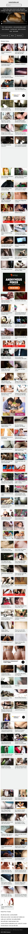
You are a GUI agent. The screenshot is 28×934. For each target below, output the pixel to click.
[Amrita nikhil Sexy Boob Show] (7, 902)
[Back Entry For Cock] (20, 501)
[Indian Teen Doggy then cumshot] (20, 195)
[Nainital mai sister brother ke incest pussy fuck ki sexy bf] (20, 737)
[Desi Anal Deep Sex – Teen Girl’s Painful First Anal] (20, 83)
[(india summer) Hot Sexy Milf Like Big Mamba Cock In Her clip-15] (20, 47)
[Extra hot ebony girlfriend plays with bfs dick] (20, 432)
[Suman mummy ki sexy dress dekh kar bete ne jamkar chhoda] (7, 793)
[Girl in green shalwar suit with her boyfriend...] (7, 877)
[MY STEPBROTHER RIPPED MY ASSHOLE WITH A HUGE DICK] (20, 116)
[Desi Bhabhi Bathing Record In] (7, 140)
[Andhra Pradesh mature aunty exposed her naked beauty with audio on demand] (7, 613)
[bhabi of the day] (20, 749)
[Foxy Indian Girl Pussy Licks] (7, 841)
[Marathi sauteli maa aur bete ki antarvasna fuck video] (20, 865)
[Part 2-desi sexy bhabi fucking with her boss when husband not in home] (20, 556)
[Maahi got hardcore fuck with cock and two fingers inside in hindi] (7, 817)
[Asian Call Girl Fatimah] (7, 444)
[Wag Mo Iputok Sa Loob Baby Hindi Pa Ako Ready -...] (20, 444)
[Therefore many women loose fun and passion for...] (20, 320)
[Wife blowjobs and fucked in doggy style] (7, 376)
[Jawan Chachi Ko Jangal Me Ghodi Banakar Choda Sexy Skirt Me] (20, 171)
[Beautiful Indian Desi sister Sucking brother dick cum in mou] (7, 681)
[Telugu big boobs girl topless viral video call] (7, 865)
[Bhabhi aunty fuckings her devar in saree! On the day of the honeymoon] (20, 376)
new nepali (15, 31)
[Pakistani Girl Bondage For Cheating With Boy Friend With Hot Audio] (20, 388)
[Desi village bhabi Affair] (7, 264)
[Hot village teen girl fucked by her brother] (7, 556)
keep (11, 31)
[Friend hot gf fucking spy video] (7, 488)
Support (8, 932)
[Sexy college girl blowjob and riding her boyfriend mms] (20, 140)
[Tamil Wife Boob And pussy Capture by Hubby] (7, 71)
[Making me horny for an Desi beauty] (7, 432)
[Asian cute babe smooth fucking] (20, 829)
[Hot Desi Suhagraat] (20, 71)
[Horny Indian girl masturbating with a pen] (20, 352)
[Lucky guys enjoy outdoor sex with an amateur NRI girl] (7, 669)
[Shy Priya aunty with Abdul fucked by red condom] (7, 737)
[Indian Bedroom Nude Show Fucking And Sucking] (7, 513)
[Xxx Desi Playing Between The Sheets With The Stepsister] (20, 420)
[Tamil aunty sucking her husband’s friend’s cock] (7, 725)
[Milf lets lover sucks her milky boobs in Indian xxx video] (20, 841)
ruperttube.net (14, 2)
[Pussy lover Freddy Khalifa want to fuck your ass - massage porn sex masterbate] (7, 128)
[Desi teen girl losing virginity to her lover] (7, 332)
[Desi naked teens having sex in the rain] (20, 252)
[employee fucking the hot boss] (20, 613)
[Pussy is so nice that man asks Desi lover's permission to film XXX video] (20, 625)
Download (19, 35)
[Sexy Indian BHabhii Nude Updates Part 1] (20, 793)
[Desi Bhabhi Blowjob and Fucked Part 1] (20, 853)
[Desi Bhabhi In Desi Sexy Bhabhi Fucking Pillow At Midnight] (20, 817)
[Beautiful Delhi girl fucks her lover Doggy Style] (20, 103)
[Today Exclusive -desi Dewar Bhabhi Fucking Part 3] (20, 488)
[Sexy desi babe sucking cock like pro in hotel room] (7, 240)
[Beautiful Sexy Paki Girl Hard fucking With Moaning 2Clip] (7, 456)
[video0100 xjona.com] (20, 705)
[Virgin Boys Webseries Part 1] (7, 853)
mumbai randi (13, 29)
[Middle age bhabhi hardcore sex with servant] (7, 364)
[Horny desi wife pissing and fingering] (20, 669)
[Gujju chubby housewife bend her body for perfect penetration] (7, 580)
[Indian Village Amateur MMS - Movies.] (20, 476)
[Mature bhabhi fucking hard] (7, 228)
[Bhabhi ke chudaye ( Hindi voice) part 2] (20, 725)
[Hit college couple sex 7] (7, 637)
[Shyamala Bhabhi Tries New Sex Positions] (7, 296)
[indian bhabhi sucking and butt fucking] (7, 183)
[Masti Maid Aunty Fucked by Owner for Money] (7, 601)
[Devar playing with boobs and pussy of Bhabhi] (20, 513)
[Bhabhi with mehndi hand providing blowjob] (7, 544)
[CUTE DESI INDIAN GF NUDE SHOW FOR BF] (20, 308)
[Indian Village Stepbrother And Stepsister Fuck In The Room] (7, 625)
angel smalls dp (8, 27)
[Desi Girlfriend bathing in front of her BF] (7, 171)
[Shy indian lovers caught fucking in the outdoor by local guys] (7, 476)
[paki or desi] (7, 83)
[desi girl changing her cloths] (7, 47)
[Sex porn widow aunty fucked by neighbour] (20, 877)
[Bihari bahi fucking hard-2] (7, 568)
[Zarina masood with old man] (20, 332)
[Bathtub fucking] (20, 207)
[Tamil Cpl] (20, 681)
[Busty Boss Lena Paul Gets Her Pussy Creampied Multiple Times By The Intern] (7, 388)
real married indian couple (19, 27)
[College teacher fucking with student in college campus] (20, 183)
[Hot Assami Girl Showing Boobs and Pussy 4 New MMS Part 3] (20, 890)
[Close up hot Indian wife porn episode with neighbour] (20, 568)
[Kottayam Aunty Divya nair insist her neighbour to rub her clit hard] (20, 228)
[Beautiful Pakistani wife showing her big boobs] (7, 705)
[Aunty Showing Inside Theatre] (20, 240)
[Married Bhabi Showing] (20, 693)
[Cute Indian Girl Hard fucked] (20, 364)
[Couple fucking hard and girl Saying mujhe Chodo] (20, 761)
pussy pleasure (5, 29)
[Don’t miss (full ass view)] (20, 580)
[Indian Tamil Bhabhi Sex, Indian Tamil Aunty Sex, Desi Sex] (7, 749)
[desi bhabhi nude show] (20, 296)
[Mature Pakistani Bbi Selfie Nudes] (20, 637)
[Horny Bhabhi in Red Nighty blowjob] (7, 420)
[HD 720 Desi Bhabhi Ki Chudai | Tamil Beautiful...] (7, 308)
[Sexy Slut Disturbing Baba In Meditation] (7, 195)
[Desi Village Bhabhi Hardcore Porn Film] (7, 805)
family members (22, 29)
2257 (2, 932)
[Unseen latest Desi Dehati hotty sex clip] (7, 103)
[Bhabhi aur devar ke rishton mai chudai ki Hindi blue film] (7, 352)
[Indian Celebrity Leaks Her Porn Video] (20, 264)
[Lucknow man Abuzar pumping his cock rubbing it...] (7, 501)
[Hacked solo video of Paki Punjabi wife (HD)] (7, 890)
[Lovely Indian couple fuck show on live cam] (7, 320)
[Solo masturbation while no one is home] (7, 252)
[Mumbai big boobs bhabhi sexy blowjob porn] (7, 761)
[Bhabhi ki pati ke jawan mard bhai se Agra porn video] (20, 128)
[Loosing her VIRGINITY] (20, 59)
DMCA (4, 932)
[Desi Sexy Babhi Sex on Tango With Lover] (20, 601)
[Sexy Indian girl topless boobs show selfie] (20, 544)
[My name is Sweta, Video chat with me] (7, 116)
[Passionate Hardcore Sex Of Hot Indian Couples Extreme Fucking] (7, 59)
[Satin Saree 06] (7, 207)
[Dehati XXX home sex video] (20, 456)
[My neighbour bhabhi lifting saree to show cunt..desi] (20, 805)
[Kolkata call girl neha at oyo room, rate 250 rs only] (7, 829)
